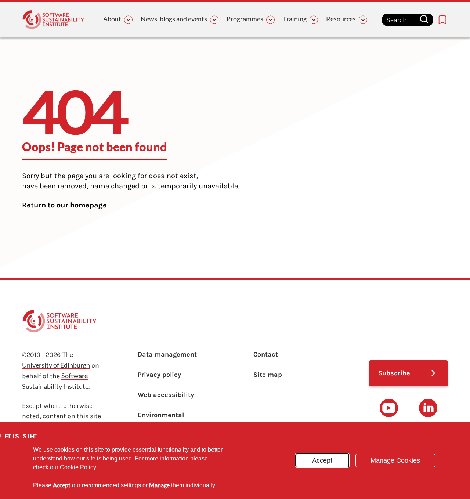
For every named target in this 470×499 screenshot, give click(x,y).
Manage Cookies (395, 460)
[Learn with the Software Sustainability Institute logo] (53, 20)
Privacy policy (159, 374)
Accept (322, 460)
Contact (265, 354)
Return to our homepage (64, 205)
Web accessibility (166, 395)
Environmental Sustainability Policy (170, 420)
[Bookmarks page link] (442, 19)
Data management (167, 354)
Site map (267, 374)
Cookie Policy (78, 467)
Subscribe (394, 373)
